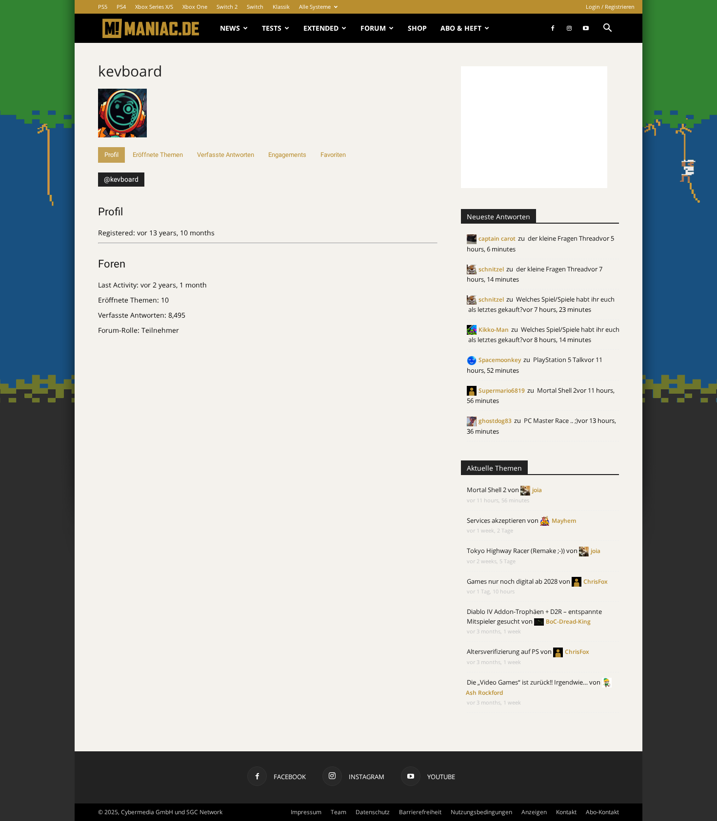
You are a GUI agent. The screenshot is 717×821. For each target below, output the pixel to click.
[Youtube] (585, 28)
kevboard (130, 71)
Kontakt (566, 812)
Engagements (287, 154)
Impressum (306, 812)
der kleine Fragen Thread (563, 238)
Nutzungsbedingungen (481, 812)
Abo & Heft (460, 28)
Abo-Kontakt (602, 812)
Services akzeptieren (496, 520)
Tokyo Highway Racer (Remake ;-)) (516, 550)
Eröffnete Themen (158, 154)
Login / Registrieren (610, 6)
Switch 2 (227, 6)
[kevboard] (122, 142)
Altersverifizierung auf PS (503, 651)
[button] (607, 29)
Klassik (281, 6)
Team (338, 812)
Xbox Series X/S (154, 6)
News (230, 28)
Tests (271, 28)
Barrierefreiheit (420, 812)
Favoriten (333, 154)
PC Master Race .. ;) (551, 420)
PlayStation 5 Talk (558, 359)
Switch (255, 6)
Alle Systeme (315, 6)
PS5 (102, 6)
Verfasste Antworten (225, 154)
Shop (417, 28)
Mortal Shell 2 (557, 390)
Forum (373, 28)
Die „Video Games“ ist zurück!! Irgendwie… (527, 682)
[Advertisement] (534, 127)
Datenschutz (373, 812)
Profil (111, 154)
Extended (321, 28)
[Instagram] (569, 28)
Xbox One (194, 6)
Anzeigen (534, 812)
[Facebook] (552, 28)
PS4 (121, 6)
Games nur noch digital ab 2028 (512, 581)
